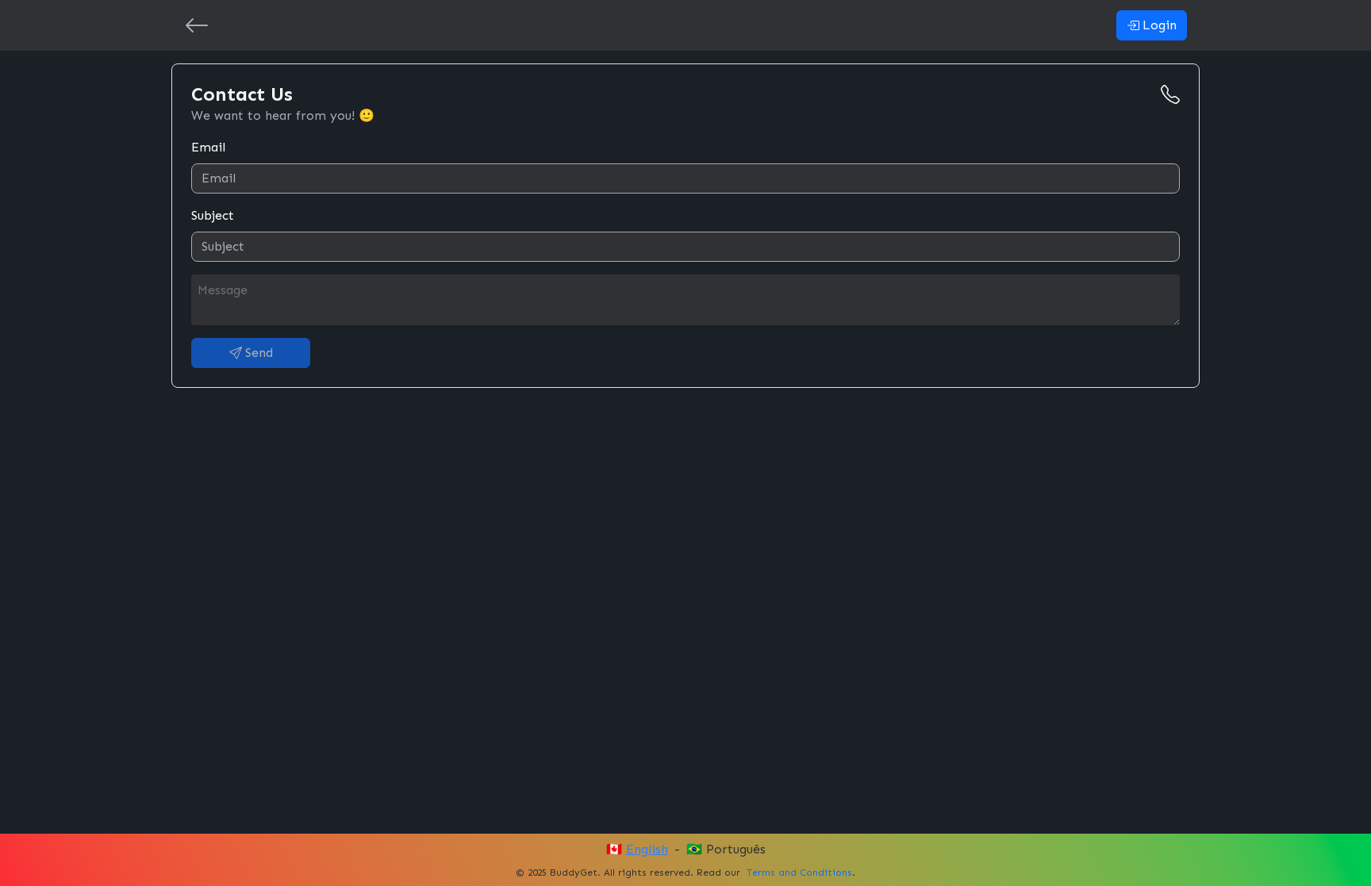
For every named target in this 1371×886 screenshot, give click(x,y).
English (647, 849)
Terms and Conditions (799, 872)
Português (736, 849)
